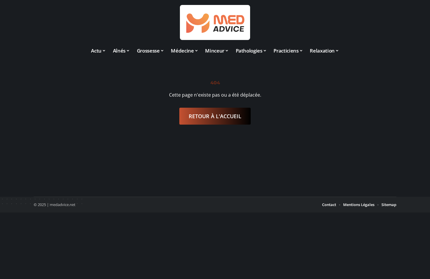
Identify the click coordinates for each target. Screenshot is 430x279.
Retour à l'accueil (215, 116)
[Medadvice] (215, 22)
